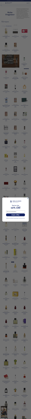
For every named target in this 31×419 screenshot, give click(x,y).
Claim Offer (15, 215)
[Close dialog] (27, 198)
